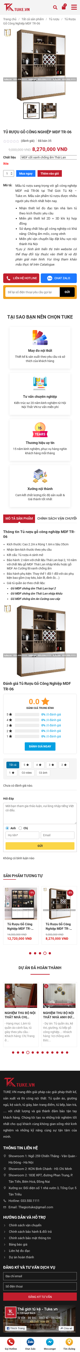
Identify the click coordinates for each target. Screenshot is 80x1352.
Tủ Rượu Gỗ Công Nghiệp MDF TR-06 (58, 926)
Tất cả (12, 764)
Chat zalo (62, 278)
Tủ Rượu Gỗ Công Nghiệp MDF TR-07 (19, 926)
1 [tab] (30, 953)
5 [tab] (50, 953)
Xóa (6, 163)
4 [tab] (45, 953)
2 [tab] (35, 953)
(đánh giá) (28, 140)
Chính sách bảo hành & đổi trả (30, 1232)
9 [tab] (52, 1052)
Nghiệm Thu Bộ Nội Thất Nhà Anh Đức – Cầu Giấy (58, 1015)
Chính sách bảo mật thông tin (30, 1238)
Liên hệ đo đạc (19, 1251)
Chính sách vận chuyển (25, 1225)
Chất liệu (9, 157)
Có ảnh (43, 772)
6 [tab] (37, 1052)
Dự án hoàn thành (21, 1257)
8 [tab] (47, 1052)
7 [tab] (42, 1052)
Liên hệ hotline (25, 278)
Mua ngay (25, 173)
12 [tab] (67, 1052)
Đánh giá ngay (40, 746)
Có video (27, 772)
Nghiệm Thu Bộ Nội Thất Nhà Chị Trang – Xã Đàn (20, 1015)
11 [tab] (62, 1052)
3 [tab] (40, 953)
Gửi (40, 846)
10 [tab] (57, 1052)
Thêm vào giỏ (50, 173)
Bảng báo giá (18, 1244)
